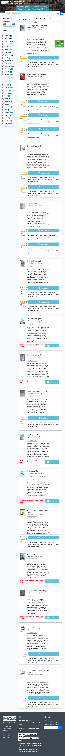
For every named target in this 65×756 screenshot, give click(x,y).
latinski (7, 118)
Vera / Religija (9, 44)
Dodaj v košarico (43, 58)
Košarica (59, 44)
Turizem (8, 71)
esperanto (8, 101)
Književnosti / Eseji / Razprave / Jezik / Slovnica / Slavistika (9, 49)
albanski (8, 85)
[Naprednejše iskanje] (61, 13)
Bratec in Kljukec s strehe (36, 74)
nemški (8, 123)
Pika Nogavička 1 (33, 627)
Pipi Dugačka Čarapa (35, 435)
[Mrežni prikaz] (35, 21)
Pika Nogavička (33, 471)
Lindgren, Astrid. (32, 33)
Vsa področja (7, 737)
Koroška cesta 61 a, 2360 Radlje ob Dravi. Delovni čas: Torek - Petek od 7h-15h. (32, 8)
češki (7, 96)
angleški (8, 87)
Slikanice (9, 69)
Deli (41, 29)
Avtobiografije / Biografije (9, 58)
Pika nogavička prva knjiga (37, 591)
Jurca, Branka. (42, 33)
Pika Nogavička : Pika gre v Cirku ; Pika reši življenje (37, 27)
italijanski (8, 112)
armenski (8, 93)
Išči (60, 728)
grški (7, 109)
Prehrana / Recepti (9, 60)
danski (7, 98)
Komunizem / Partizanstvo (9, 63)
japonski (8, 115)
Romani (8, 35)
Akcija (37, 18)
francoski (8, 107)
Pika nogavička (32, 204)
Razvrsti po (43, 18)
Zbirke (8, 38)
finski (7, 104)
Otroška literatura (9, 41)
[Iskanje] (58, 13)
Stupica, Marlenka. (32, 36)
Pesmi (8, 52)
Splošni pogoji (7, 726)
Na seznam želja (33, 29)
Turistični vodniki (9, 66)
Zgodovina (9, 47)
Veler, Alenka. (42, 476)
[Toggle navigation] (61, 2)
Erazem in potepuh (34, 146)
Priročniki (9, 55)
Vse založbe (7, 736)
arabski (7, 90)
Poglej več (9, 77)
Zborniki (8, 74)
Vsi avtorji (6, 734)
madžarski (8, 121)
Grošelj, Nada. (31, 479)
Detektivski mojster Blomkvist (38, 391)
